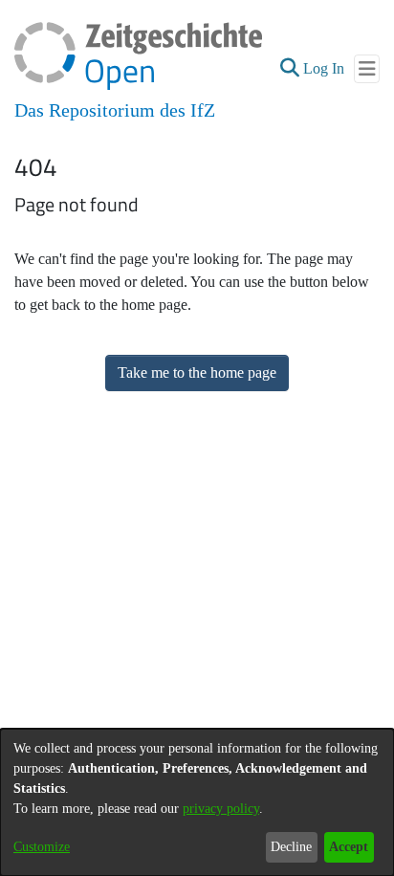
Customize (41, 847)
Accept (348, 847)
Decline (291, 847)
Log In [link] (324, 68)
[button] (289, 68)
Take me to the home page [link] (197, 372)
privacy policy (221, 808)
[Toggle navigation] (367, 69)
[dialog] (197, 802)
